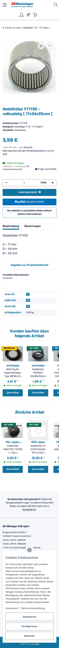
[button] (56, 4)
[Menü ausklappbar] (5, 3)
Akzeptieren (29, 616)
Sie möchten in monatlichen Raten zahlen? (29, 212)
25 (28, 306)
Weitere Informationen (30, 214)
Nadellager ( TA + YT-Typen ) (28, 126)
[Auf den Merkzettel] (49, 45)
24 (28, 300)
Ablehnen (29, 635)
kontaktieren (29, 509)
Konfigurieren (29, 626)
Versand (28, 147)
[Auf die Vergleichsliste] (41, 45)
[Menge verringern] (6, 182)
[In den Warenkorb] (5, 38)
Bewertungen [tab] (32, 226)
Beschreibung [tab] (11, 226)
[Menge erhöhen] (52, 182)
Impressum (11, 608)
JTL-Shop (35, 644)
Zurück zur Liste (12, 27)
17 (28, 294)
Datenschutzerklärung (27, 591)
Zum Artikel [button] (13, 392)
